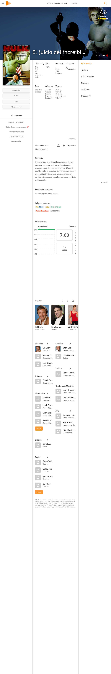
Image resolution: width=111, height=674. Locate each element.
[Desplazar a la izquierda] (62, 300)
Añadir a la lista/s (16, 137)
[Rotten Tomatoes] (42, 212)
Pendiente (16, 90)
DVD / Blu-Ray (87, 76)
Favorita (16, 96)
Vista (16, 101)
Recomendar (16, 141)
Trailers (84, 70)
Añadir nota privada (16, 132)
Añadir (55, 194)
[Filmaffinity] (40, 209)
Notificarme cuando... (16, 122)
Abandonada (16, 107)
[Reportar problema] (58, 145)
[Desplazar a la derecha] (67, 300)
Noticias (85, 83)
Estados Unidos (38, 91)
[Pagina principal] (8, 5)
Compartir (18, 115)
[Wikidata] (55, 212)
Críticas (86, 96)
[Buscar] (106, 3)
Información (86, 63)
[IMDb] (47, 209)
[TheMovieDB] (56, 209)
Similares (85, 89)
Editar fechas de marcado (17, 127)
